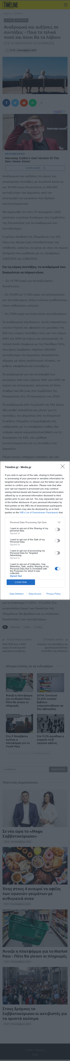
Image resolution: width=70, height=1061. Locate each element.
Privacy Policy (53, 593)
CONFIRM (21, 582)
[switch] (57, 529)
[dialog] (35, 530)
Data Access (35, 593)
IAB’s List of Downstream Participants (39, 512)
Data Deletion (17, 593)
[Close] (64, 467)
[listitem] (35, 522)
